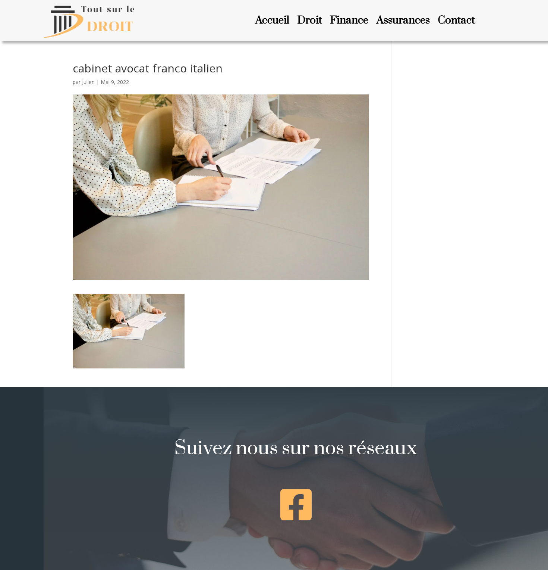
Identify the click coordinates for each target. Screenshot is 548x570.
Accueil (272, 22)
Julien (88, 81)
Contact (456, 22)
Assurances (403, 22)
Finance (349, 22)
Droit (309, 22)
